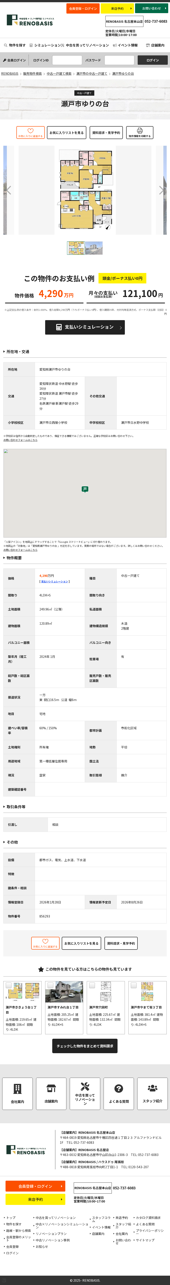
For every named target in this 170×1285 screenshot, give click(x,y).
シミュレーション (46, 45)
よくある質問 (145, 1224)
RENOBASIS (31, 20)
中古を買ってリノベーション (87, 45)
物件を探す (17, 45)
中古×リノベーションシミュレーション (62, 1225)
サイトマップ (145, 1240)
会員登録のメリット (18, 1238)
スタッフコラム (101, 1219)
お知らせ (42, 1246)
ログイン (12, 1253)
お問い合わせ (151, 8)
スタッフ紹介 (123, 1225)
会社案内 (122, 1233)
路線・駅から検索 (18, 1230)
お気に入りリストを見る (67, 132)
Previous (8, 190)
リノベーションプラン (51, 1233)
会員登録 (12, 1246)
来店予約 (117, 8)
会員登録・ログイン (83, 8)
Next (161, 190)
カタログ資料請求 (148, 1217)
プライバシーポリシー (150, 1232)
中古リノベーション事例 (53, 1240)
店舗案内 (157, 45)
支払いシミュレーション (89, 326)
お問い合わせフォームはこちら (20, 440)
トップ (10, 1217)
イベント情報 (128, 45)
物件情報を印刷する (140, 136)
